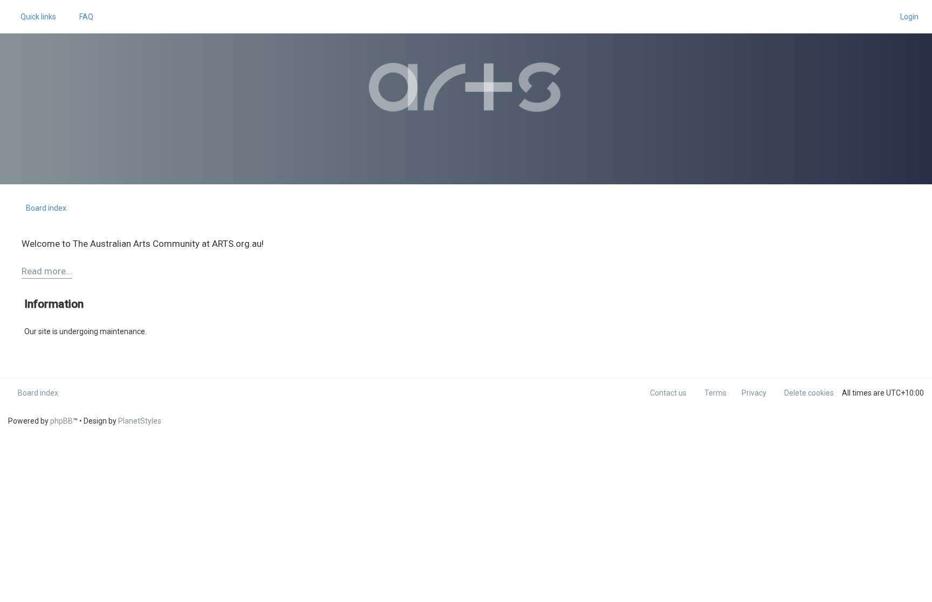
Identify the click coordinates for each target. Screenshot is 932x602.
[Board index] (466, 87)
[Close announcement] (907, 240)
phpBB (61, 421)
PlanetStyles (139, 421)
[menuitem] (81, 17)
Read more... (47, 271)
